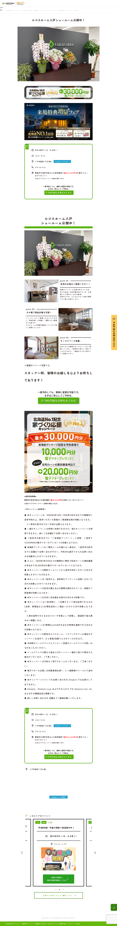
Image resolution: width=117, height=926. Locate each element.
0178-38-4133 (40, 167)
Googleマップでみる (61, 161)
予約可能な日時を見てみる (114, 334)
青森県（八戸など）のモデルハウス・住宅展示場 (50, 923)
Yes (1, 7)
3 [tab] (63, 889)
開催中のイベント (28, 923)
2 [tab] (59, 889)
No (1, 10)
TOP (114, 908)
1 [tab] (55, 889)
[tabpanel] (58, 852)
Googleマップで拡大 (58, 797)
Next (94, 852)
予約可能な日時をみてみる (60, 192)
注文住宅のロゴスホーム (13, 923)
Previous (22, 852)
